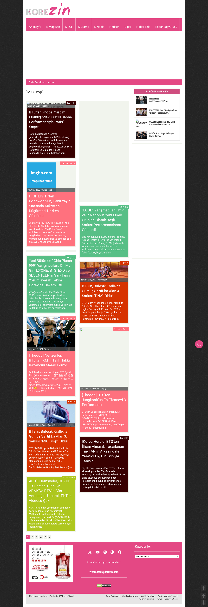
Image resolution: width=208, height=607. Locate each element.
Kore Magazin (69, 596)
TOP (203, 588)
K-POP (69, 26)
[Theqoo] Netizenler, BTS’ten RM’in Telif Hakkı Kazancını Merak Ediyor (49, 360)
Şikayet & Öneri (171, 599)
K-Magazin (53, 26)
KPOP (61, 596)
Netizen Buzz (68, 163)
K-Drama (83, 26)
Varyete (124, 206)
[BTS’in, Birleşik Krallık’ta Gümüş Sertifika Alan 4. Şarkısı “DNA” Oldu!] (104, 272)
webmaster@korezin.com (104, 571)
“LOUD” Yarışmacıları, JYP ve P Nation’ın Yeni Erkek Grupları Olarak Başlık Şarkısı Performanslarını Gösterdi (103, 220)
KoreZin (49, 596)
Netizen (114, 26)
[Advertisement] (104, 56)
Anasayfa (35, 26)
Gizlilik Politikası (148, 596)
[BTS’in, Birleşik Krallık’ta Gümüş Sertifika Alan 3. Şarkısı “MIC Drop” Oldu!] (51, 414)
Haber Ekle (143, 26)
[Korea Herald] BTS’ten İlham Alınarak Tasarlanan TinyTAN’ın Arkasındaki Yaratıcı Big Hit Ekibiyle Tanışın (103, 451)
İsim (43, 82)
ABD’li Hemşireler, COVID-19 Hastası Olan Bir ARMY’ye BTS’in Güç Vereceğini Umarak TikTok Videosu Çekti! (50, 491)
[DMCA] (104, 586)
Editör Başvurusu (166, 26)
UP (203, 596)
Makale (71, 103)
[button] (199, 344)
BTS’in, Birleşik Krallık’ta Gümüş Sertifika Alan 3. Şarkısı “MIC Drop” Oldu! (48, 436)
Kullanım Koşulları (146, 599)
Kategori (50, 82)
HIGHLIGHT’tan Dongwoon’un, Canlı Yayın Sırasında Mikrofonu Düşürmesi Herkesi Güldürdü (50, 206)
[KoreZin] (48, 15)
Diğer (127, 26)
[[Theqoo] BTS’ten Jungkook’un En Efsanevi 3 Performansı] (104, 330)
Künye (159, 599)
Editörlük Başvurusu (130, 596)
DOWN (203, 602)
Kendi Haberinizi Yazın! (167, 596)
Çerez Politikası (112, 596)
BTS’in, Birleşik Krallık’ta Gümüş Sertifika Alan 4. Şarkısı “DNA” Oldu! (101, 291)
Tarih (37, 82)
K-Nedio (99, 26)
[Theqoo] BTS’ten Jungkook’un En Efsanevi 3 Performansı (104, 400)
